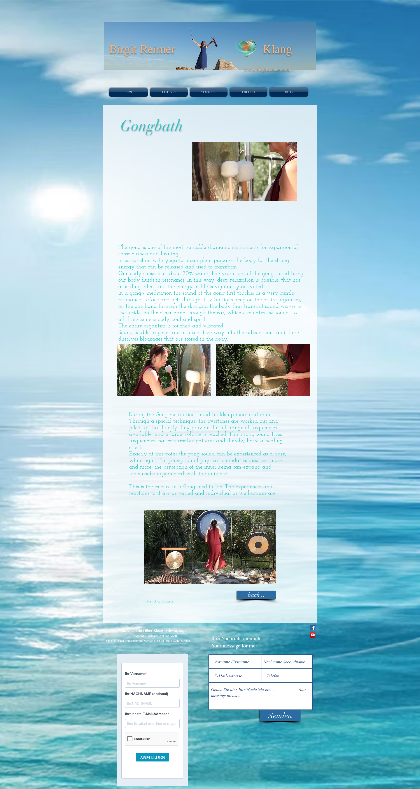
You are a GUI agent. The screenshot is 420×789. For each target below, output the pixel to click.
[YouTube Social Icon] (312, 635)
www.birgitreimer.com (267, 69)
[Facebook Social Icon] (312, 627)
